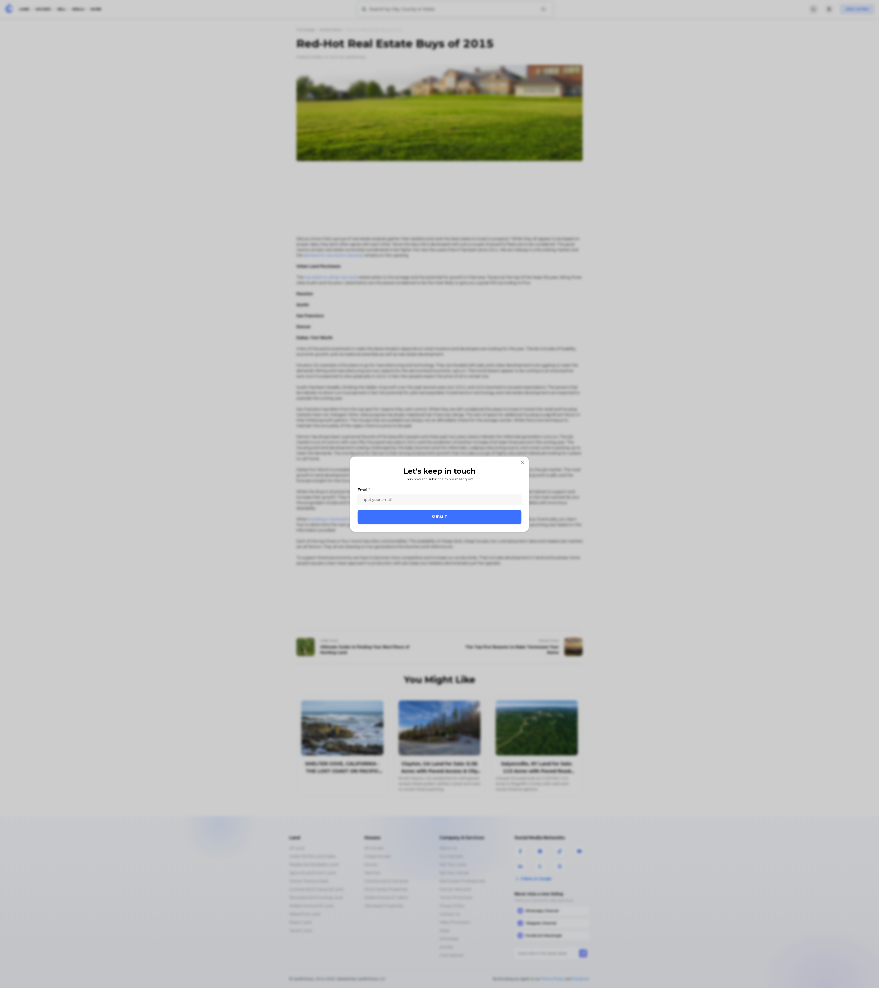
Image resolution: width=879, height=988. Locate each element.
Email (363, 490)
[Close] (522, 463)
